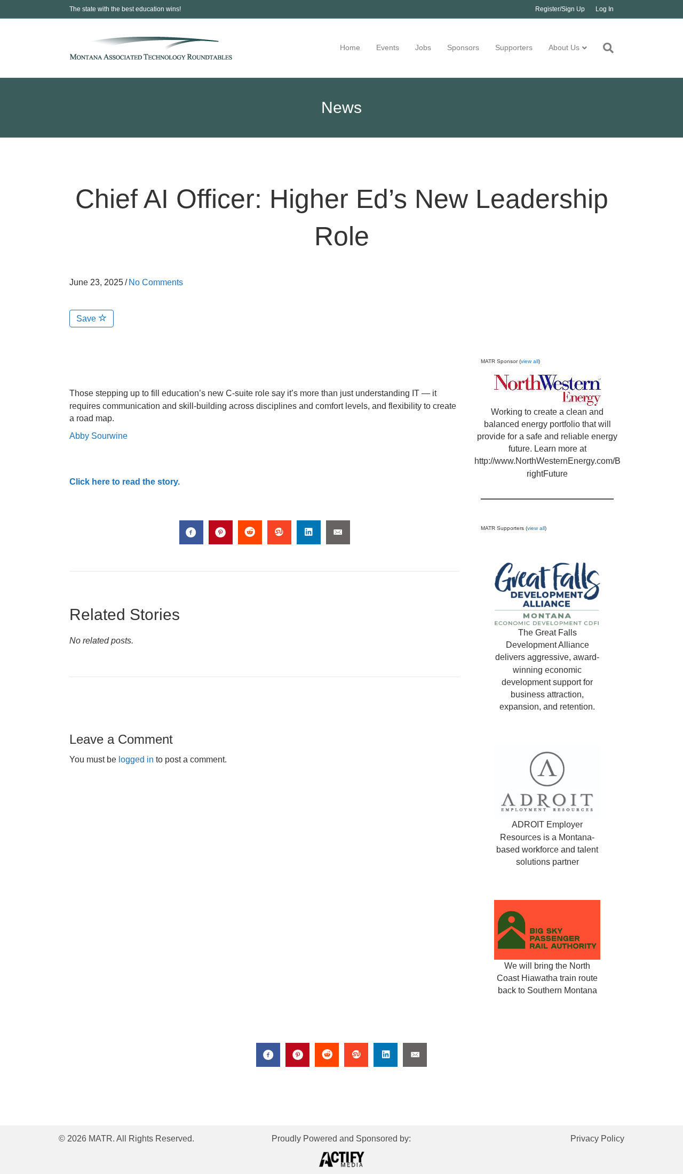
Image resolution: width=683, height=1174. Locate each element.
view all (529, 361)
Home (350, 47)
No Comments (156, 282)
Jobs (423, 47)
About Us (564, 47)
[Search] (604, 48)
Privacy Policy (597, 1138)
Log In (604, 9)
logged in (136, 759)
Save (87, 318)
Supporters (514, 47)
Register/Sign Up (560, 9)
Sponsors (463, 47)
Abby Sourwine (98, 435)
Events (387, 47)
